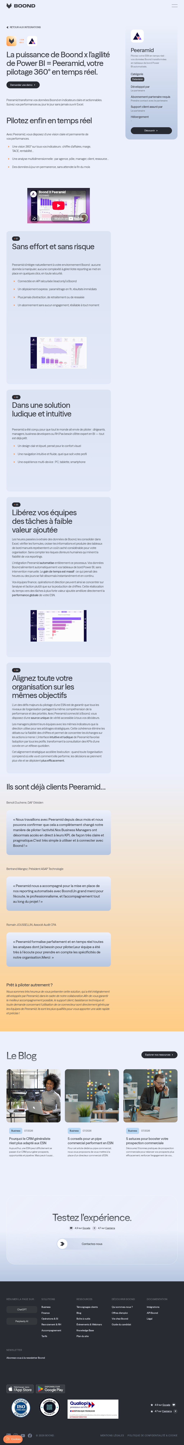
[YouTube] (23, 1435)
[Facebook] (30, 1435)
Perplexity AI (21, 1321)
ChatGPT (22, 1309)
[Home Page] (20, 6)
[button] (175, 6)
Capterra (110, 1228)
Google (86, 1228)
